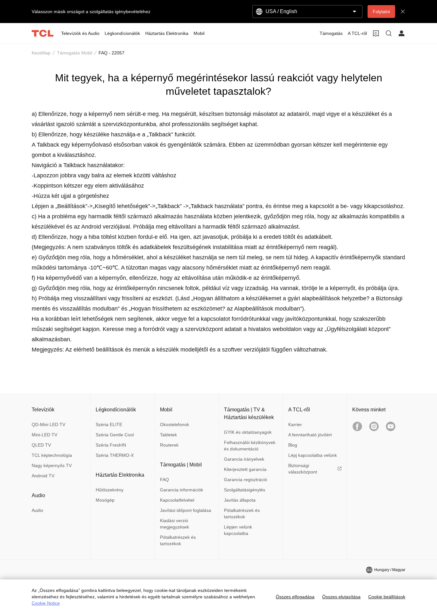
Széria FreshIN (111, 445)
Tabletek (168, 434)
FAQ (164, 479)
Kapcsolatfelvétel (177, 500)
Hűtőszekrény (109, 489)
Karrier (295, 424)
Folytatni (381, 11)
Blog (292, 445)
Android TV (43, 475)
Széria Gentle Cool (115, 434)
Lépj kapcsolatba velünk (312, 455)
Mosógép (105, 500)
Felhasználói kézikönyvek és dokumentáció (249, 445)
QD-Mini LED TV (48, 424)
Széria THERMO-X (115, 455)
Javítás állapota (240, 500)
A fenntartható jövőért (310, 434)
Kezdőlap (41, 52)
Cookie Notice (46, 603)
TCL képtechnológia (52, 455)
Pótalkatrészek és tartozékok (178, 540)
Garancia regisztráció (245, 479)
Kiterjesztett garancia (245, 469)
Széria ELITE (109, 424)
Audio (37, 510)
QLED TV (41, 445)
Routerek (169, 445)
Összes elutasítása (341, 596)
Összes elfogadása (295, 596)
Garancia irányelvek (244, 459)
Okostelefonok (174, 424)
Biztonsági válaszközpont (302, 468)
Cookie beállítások (386, 596)
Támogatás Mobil (74, 52)
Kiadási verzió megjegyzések (174, 523)
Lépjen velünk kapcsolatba (238, 530)
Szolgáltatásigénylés (244, 489)
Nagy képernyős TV (52, 465)
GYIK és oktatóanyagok (248, 432)
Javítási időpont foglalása (185, 510)
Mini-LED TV (44, 434)
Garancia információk (181, 489)
